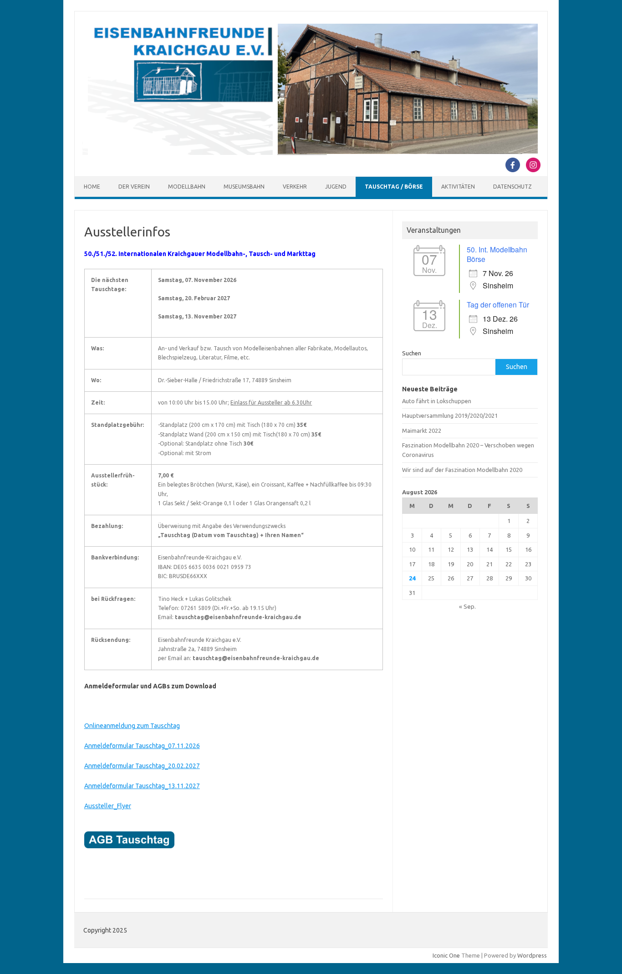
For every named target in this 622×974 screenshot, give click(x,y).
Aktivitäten (458, 187)
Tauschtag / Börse (394, 187)
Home (92, 187)
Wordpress (532, 955)
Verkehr (295, 187)
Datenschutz (512, 187)
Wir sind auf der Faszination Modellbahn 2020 (462, 469)
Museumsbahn (244, 187)
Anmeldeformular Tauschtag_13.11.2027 (142, 785)
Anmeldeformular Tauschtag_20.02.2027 (142, 765)
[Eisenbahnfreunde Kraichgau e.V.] (310, 152)
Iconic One (446, 955)
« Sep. (467, 606)
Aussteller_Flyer (107, 806)
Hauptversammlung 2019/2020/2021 (450, 415)
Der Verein (134, 187)
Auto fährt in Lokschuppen (436, 401)
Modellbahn (186, 187)
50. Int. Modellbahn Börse (497, 254)
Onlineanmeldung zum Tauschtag (132, 725)
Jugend (336, 187)
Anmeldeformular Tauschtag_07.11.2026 (142, 745)
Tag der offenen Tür (498, 304)
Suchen (411, 353)
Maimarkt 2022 (421, 430)
